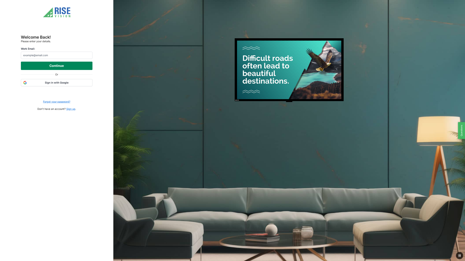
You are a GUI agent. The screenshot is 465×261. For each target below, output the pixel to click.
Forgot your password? (56, 101)
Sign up (70, 108)
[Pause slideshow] (459, 255)
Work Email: (28, 48)
